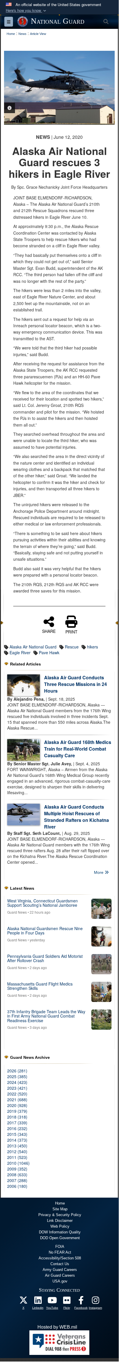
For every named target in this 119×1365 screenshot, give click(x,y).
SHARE (49, 630)
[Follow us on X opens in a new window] (23, 1301)
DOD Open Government (60, 1238)
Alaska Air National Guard (33, 647)
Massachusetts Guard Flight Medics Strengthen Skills (40, 986)
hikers (92, 647)
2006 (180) (17, 1186)
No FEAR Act (60, 1252)
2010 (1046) (18, 1163)
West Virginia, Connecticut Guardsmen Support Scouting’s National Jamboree (42, 903)
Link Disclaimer (60, 1220)
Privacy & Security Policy (59, 1215)
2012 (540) (17, 1151)
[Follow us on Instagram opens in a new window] (95, 1301)
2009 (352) (17, 1169)
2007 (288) (17, 1180)
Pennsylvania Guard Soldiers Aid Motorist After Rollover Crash (45, 958)
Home (60, 1203)
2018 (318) (17, 1117)
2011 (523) (17, 1157)
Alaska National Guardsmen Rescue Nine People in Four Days (45, 930)
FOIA (59, 1246)
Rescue (72, 647)
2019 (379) (17, 1111)
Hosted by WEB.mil (57, 1327)
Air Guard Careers (60, 1275)
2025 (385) (17, 1076)
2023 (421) (17, 1088)
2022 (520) (17, 1094)
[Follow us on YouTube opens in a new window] (52, 1301)
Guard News (17, 912)
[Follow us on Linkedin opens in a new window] (38, 1301)
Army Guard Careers (60, 1269)
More (99, 872)
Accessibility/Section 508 (60, 1258)
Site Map (59, 1209)
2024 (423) (17, 1082)
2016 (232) (17, 1128)
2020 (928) (17, 1105)
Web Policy (59, 1226)
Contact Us (59, 1264)
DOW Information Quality (60, 1232)
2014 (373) (17, 1140)
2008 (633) (17, 1174)
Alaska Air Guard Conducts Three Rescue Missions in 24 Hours (75, 684)
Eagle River (20, 652)
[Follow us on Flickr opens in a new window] (66, 1301)
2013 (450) (17, 1146)
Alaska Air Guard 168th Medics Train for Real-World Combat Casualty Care (77, 749)
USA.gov (59, 1281)
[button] (26, 11)
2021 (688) (17, 1099)
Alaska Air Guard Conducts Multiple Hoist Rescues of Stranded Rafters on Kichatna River (76, 816)
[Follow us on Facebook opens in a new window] (81, 1301)
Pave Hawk (49, 652)
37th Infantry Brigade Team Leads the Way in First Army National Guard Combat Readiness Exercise (46, 1016)
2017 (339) (17, 1122)
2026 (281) (17, 1071)
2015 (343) (17, 1134)
